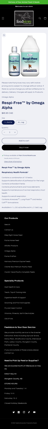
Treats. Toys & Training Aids (15, 292)
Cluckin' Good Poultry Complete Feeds (19, 272)
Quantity (5, 127)
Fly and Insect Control (13, 308)
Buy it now (24, 147)
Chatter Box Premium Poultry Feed (18, 267)
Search (7, 224)
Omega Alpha (10, 251)
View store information (13, 161)
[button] (2, 18)
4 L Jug (21, 122)
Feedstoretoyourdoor (20, 423)
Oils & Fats (8, 319)
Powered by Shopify (32, 423)
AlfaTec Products (11, 246)
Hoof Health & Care (12, 287)
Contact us (8, 230)
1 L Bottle (8, 122)
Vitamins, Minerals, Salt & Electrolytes (19, 313)
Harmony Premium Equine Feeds (17, 261)
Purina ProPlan (10, 256)
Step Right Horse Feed (13, 235)
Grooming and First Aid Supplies (17, 303)
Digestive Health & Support (15, 297)
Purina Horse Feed (11, 240)
